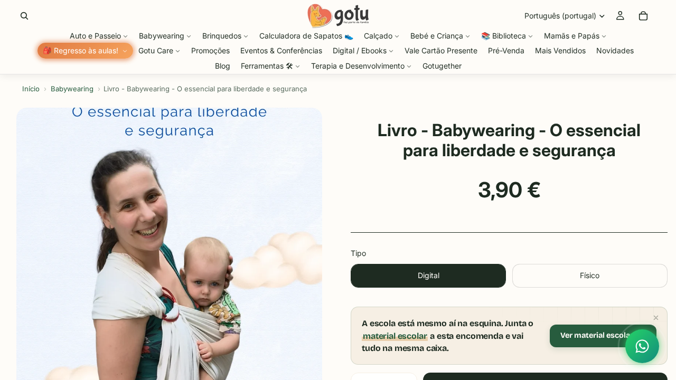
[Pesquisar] (24, 15)
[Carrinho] (643, 15)
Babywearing (72, 88)
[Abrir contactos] (642, 346)
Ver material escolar (596, 335)
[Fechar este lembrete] (656, 318)
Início (31, 88)
